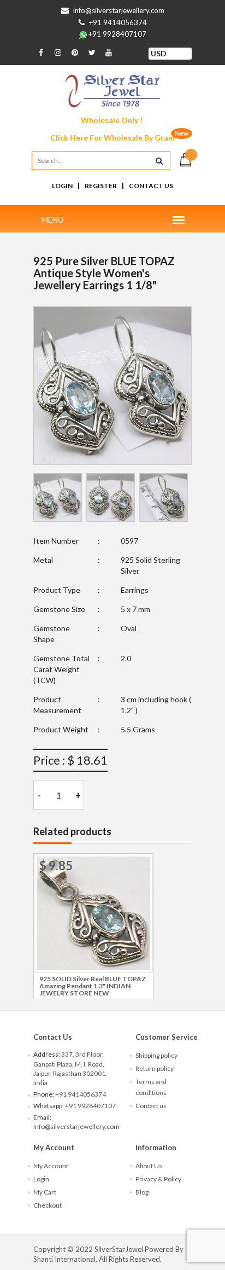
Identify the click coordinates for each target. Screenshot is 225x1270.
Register (101, 186)
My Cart (44, 1192)
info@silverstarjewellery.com (118, 10)
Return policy (154, 1068)
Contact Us (151, 186)
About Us (148, 1166)
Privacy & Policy (158, 1179)
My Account (50, 1166)
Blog (142, 1192)
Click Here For (112, 137)
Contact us (151, 1106)
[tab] (57, 497)
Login (62, 186)
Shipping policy (156, 1055)
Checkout (47, 1205)
